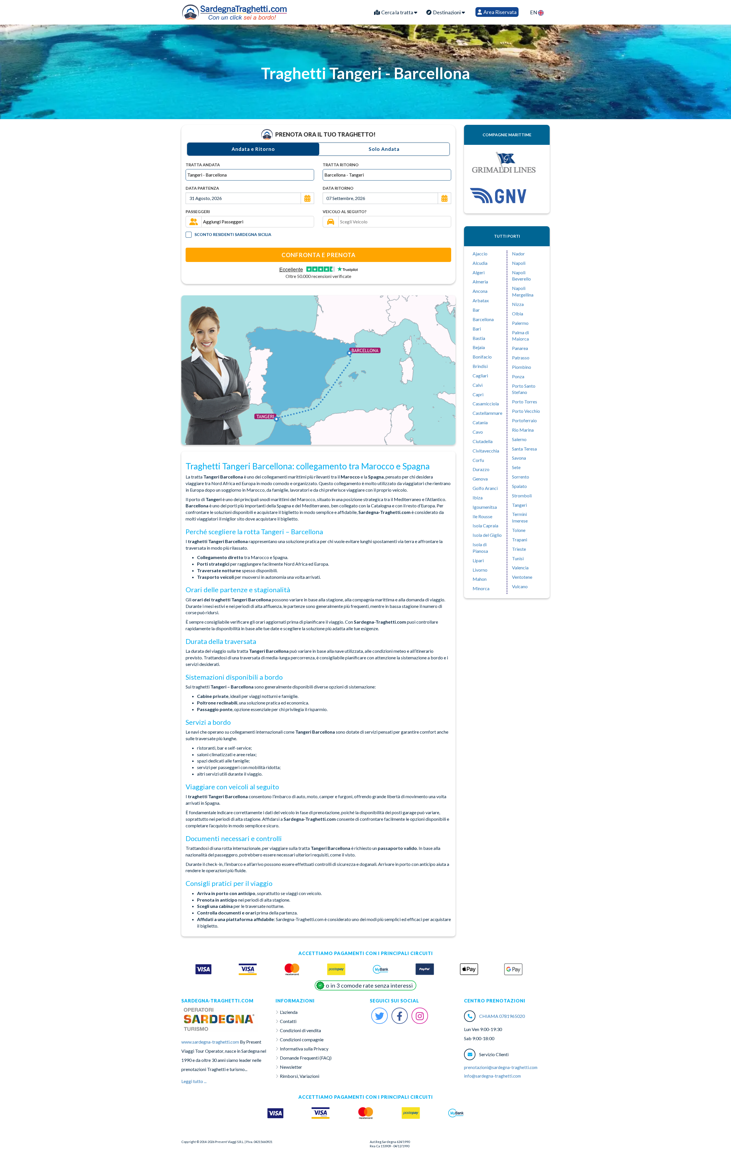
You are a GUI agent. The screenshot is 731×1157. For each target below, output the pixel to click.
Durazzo (481, 469)
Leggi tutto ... (193, 1081)
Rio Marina (523, 430)
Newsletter (291, 1067)
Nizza (518, 304)
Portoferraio (524, 420)
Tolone (518, 530)
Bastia (479, 338)
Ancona (480, 291)
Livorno (480, 570)
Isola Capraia (485, 525)
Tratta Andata (203, 164)
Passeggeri (198, 211)
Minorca (481, 588)
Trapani (519, 539)
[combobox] (250, 175)
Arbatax (481, 300)
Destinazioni (447, 12)
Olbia (517, 313)
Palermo (520, 323)
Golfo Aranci (485, 488)
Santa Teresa (524, 448)
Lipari (478, 560)
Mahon (480, 579)
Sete (516, 467)
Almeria (480, 281)
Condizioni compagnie (302, 1039)
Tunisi (518, 558)
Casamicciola (486, 403)
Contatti (288, 1021)
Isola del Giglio (487, 535)
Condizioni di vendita (300, 1030)
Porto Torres (524, 401)
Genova (480, 478)
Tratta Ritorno (341, 164)
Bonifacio (482, 356)
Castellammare (487, 413)
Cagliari (480, 375)
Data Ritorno (338, 188)
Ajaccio (480, 253)
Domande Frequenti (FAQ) (306, 1057)
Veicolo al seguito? (344, 211)
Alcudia (480, 263)
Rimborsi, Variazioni (299, 1076)
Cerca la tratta (397, 12)
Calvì (478, 385)
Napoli (518, 263)
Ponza (518, 376)
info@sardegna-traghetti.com (492, 1075)
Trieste (519, 549)
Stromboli (522, 495)
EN (534, 12)
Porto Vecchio (526, 411)
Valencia (520, 567)
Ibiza (478, 497)
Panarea (520, 348)
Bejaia (479, 347)
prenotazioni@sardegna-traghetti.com (500, 1067)
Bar (476, 310)
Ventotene (522, 577)
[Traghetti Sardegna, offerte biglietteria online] (234, 10)
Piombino (521, 367)
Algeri (479, 272)
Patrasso (520, 357)
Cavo (478, 432)
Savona (519, 458)
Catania (480, 422)
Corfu (478, 460)
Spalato (519, 486)
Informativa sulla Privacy (304, 1048)
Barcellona (483, 319)
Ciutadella (483, 441)
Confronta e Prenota (319, 254)
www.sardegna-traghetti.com (210, 1041)
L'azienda (289, 1012)
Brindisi (480, 366)
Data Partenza (202, 188)
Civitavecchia (486, 450)
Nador (518, 253)
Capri (478, 394)
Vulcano (520, 586)
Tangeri (519, 505)
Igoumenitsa (485, 507)
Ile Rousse (482, 516)
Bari (477, 328)
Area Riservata (500, 12)
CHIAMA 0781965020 (502, 1016)
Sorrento (520, 476)
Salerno (519, 439)
